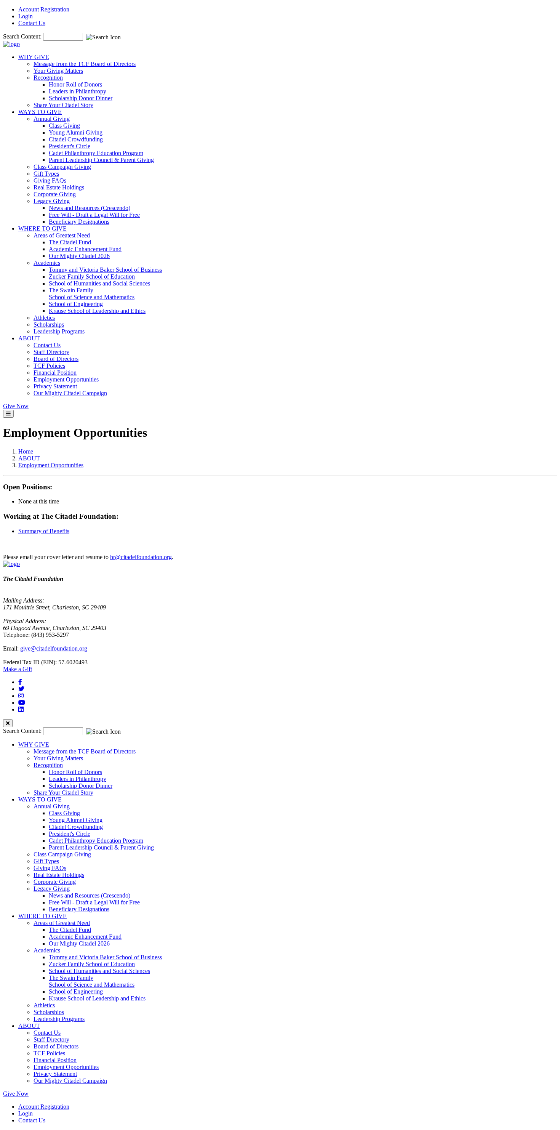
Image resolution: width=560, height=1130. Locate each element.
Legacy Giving (52, 201)
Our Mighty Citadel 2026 (79, 256)
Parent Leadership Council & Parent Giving (101, 160)
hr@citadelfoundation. (137, 557)
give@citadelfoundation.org (53, 648)
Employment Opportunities (66, 379)
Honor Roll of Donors (75, 84)
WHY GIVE (33, 57)
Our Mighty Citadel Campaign (70, 393)
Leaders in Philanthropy (77, 91)
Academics (47, 263)
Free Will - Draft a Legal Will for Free (94, 215)
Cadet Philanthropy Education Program (96, 153)
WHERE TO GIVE (42, 228)
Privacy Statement (55, 386)
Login (25, 16)
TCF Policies (49, 365)
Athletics (44, 317)
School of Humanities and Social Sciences (99, 283)
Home (25, 451)
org (168, 557)
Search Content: (23, 36)
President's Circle (69, 146)
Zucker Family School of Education (92, 276)
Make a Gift (17, 669)
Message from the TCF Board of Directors (85, 64)
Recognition (48, 77)
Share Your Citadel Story (63, 105)
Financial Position (55, 372)
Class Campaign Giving (62, 166)
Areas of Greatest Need (62, 235)
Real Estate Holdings (59, 187)
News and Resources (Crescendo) (89, 208)
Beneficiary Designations (79, 221)
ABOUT (29, 338)
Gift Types (46, 173)
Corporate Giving (55, 194)
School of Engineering (76, 304)
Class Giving (64, 125)
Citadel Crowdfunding (76, 139)
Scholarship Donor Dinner (80, 98)
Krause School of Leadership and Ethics (97, 311)
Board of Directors (56, 359)
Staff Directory (51, 352)
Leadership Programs (59, 331)
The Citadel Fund (70, 242)
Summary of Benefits (43, 531)
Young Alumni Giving (75, 132)
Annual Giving (52, 118)
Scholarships (49, 324)
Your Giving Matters (58, 70)
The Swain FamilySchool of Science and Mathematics (91, 293)
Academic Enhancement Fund (85, 249)
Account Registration (43, 9)
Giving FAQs (50, 180)
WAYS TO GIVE (40, 112)
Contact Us (31, 23)
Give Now (16, 406)
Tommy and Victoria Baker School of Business (105, 269)
